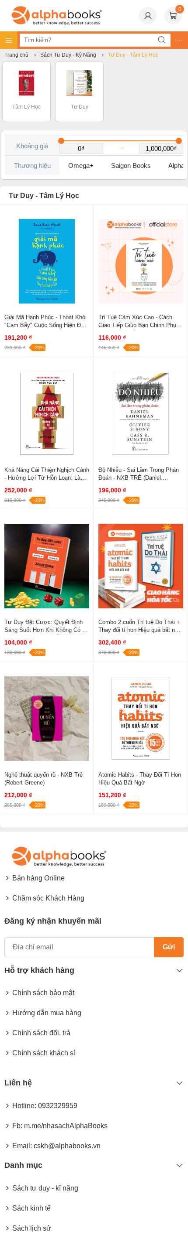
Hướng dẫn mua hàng (46, 1013)
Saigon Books (131, 165)
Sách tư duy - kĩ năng (45, 1188)
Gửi (169, 947)
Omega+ (81, 165)
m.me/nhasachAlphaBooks (66, 1125)
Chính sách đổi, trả (41, 1033)
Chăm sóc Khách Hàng (48, 898)
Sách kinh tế (31, 1208)
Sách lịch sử (31, 1228)
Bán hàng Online (38, 878)
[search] (162, 40)
